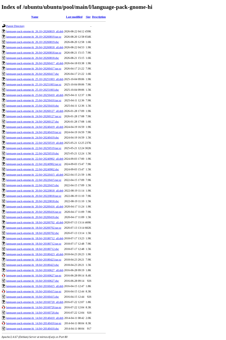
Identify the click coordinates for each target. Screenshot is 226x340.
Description (99, 16)
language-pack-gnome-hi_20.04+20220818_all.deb (34, 190)
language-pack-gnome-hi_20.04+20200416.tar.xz (33, 211)
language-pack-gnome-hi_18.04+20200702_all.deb (34, 222)
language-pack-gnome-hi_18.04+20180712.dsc (32, 248)
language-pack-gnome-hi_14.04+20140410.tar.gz (33, 323)
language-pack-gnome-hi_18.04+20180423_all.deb (34, 254)
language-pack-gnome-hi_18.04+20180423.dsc (32, 264)
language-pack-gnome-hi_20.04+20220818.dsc (32, 201)
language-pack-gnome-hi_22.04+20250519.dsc (32, 153)
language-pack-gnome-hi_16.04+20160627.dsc (32, 280)
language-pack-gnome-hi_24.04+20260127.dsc (32, 121)
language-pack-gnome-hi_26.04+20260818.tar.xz (33, 52)
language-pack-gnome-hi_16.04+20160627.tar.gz (33, 275)
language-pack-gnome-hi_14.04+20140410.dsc (32, 328)
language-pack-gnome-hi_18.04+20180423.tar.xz (33, 259)
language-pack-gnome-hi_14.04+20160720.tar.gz (33, 307)
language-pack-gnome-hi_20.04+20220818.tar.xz (33, 195)
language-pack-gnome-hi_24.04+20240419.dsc (32, 137)
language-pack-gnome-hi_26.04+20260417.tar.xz (33, 68)
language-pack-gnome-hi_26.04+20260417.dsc (32, 73)
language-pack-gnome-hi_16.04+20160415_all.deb (34, 286)
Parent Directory (15, 26)
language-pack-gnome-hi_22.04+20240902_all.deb (34, 158)
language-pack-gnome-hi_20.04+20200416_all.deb (34, 206)
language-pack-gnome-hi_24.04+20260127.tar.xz (33, 116)
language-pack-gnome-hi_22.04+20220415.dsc (32, 185)
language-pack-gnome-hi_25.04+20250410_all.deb (34, 95)
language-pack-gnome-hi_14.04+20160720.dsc (32, 312)
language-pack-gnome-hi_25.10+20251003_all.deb (34, 79)
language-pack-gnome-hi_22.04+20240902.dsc (32, 169)
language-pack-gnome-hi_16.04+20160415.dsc (32, 296)
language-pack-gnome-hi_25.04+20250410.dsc (32, 105)
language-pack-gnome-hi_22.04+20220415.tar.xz (33, 179)
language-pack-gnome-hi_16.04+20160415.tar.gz (33, 291)
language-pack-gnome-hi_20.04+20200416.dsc (32, 217)
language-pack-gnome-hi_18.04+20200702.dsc (32, 233)
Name (34, 16)
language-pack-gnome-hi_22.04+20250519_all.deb (34, 142)
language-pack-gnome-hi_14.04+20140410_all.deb (34, 317)
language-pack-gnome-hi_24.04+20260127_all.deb (34, 111)
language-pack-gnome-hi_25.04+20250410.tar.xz (33, 100)
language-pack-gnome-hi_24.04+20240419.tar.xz (33, 132)
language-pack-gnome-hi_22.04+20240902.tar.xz (33, 164)
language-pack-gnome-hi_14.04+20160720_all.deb (34, 302)
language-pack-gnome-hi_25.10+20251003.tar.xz (33, 84)
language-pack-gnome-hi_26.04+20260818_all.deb (34, 47)
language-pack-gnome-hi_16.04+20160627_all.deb (34, 270)
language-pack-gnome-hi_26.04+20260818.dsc (32, 57)
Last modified (74, 16)
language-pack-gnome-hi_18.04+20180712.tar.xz (33, 243)
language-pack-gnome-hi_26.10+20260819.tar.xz (33, 36)
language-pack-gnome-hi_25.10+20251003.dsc (32, 89)
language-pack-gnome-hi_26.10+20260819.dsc (32, 42)
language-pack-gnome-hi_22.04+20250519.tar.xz (33, 148)
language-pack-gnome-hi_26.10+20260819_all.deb (34, 31)
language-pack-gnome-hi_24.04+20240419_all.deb (34, 126)
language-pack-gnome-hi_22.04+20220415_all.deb (34, 174)
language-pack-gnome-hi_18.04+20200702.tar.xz (33, 227)
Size (88, 16)
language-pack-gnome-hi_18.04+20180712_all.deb (34, 238)
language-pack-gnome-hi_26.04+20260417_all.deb (34, 63)
